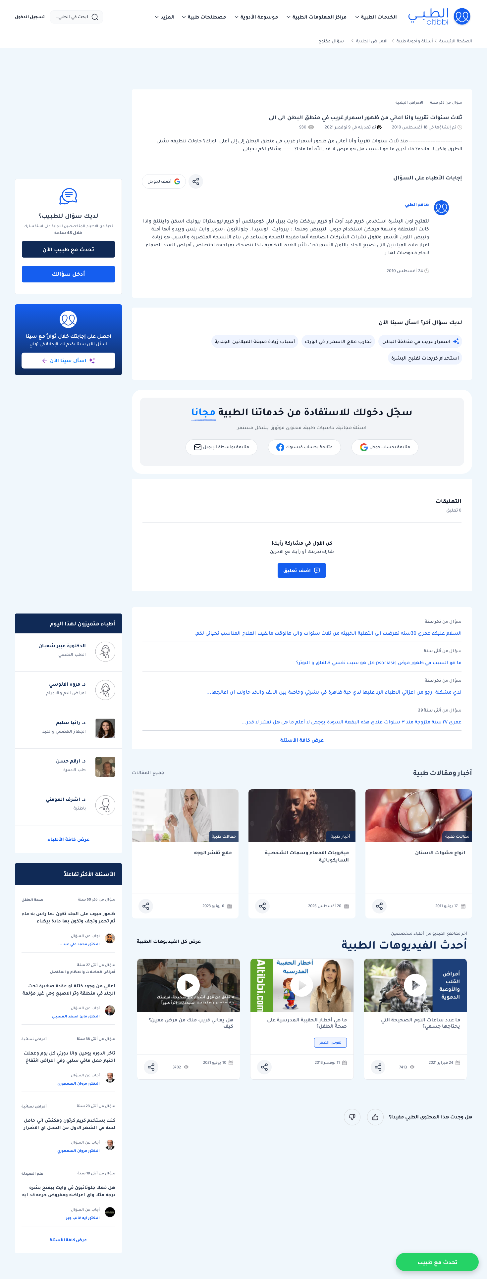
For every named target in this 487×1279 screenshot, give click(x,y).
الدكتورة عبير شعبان (62, 646)
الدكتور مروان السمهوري (78, 1083)
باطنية (80, 808)
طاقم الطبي (417, 204)
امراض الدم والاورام (66, 693)
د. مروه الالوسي (67, 684)
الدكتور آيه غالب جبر (83, 1218)
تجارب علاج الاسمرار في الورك (338, 341)
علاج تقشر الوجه (213, 853)
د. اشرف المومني (66, 799)
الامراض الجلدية (372, 41)
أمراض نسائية (34, 1039)
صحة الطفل (32, 900)
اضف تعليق (297, 570)
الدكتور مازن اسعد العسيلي (76, 1016)
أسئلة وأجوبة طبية (415, 41)
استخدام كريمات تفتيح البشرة (425, 358)
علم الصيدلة (32, 1173)
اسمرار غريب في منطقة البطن (416, 341)
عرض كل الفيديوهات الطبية (169, 941)
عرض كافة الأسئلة (302, 740)
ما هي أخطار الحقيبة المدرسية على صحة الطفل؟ (307, 1023)
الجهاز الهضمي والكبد (64, 731)
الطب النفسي (72, 654)
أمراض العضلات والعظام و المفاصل (82, 972)
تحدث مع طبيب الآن (68, 249)
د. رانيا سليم (71, 722)
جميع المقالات (148, 772)
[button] (376, 17)
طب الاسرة (74, 769)
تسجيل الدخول (30, 17)
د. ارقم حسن (71, 761)
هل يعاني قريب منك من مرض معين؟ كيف (191, 1023)
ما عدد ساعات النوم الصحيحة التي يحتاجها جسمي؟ (420, 1023)
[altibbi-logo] (439, 16)
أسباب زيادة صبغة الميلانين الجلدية (255, 341)
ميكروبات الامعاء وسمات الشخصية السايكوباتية (307, 856)
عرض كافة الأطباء (68, 839)
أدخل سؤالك (68, 274)
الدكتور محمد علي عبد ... (79, 944)
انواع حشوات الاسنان (440, 853)
